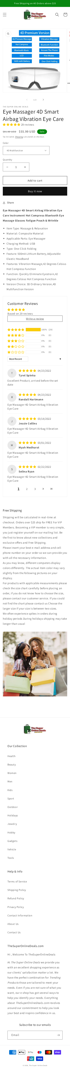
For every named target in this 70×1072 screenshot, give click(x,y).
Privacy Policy (15, 907)
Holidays (12, 815)
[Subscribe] (58, 1035)
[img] (28, 370)
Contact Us (14, 932)
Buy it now (35, 191)
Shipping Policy (16, 890)
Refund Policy (15, 898)
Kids (10, 790)
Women (12, 773)
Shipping (19, 137)
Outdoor (12, 807)
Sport (10, 798)
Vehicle (11, 849)
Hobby (11, 832)
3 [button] (35, 489)
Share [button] (10, 202)
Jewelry (12, 824)
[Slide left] (27, 100)
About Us (13, 924)
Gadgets (12, 841)
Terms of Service (17, 881)
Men (10, 781)
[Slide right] (43, 100)
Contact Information (19, 915)
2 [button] (27, 489)
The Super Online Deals (38, 1065)
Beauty (11, 764)
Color (5, 143)
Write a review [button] (35, 318)
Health (11, 756)
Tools (10, 858)
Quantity (7, 159)
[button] (5, 15)
